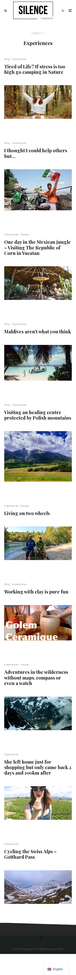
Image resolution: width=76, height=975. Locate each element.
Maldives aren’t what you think (37, 331)
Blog (7, 59)
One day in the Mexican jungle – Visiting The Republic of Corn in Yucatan (37, 247)
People (24, 234)
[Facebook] (35, 938)
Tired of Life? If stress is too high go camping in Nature (34, 69)
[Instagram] (41, 938)
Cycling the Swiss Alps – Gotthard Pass (30, 854)
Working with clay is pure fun (36, 591)
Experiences (19, 59)
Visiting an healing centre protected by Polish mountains (37, 415)
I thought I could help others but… (35, 153)
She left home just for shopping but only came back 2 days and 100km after (37, 767)
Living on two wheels (27, 513)
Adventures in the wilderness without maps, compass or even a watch (36, 677)
